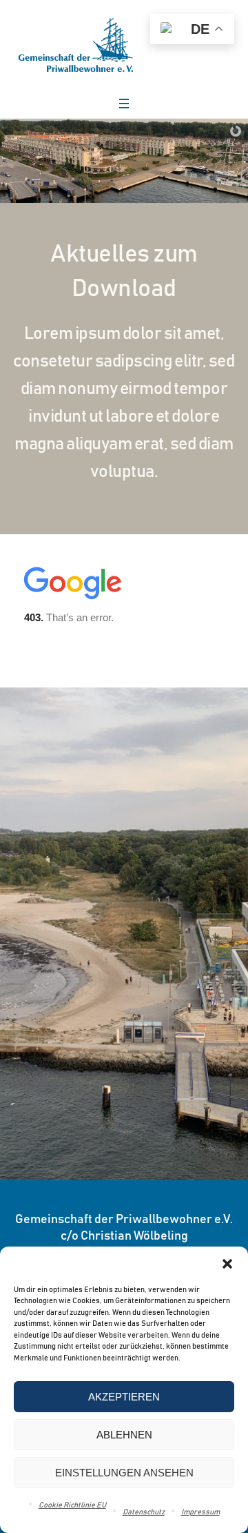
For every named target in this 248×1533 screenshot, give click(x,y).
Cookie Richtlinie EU (72, 1505)
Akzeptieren (124, 1397)
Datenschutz (144, 1512)
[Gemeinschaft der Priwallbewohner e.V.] (76, 45)
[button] (227, 1264)
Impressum (200, 1512)
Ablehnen (124, 1435)
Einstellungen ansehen (124, 1472)
